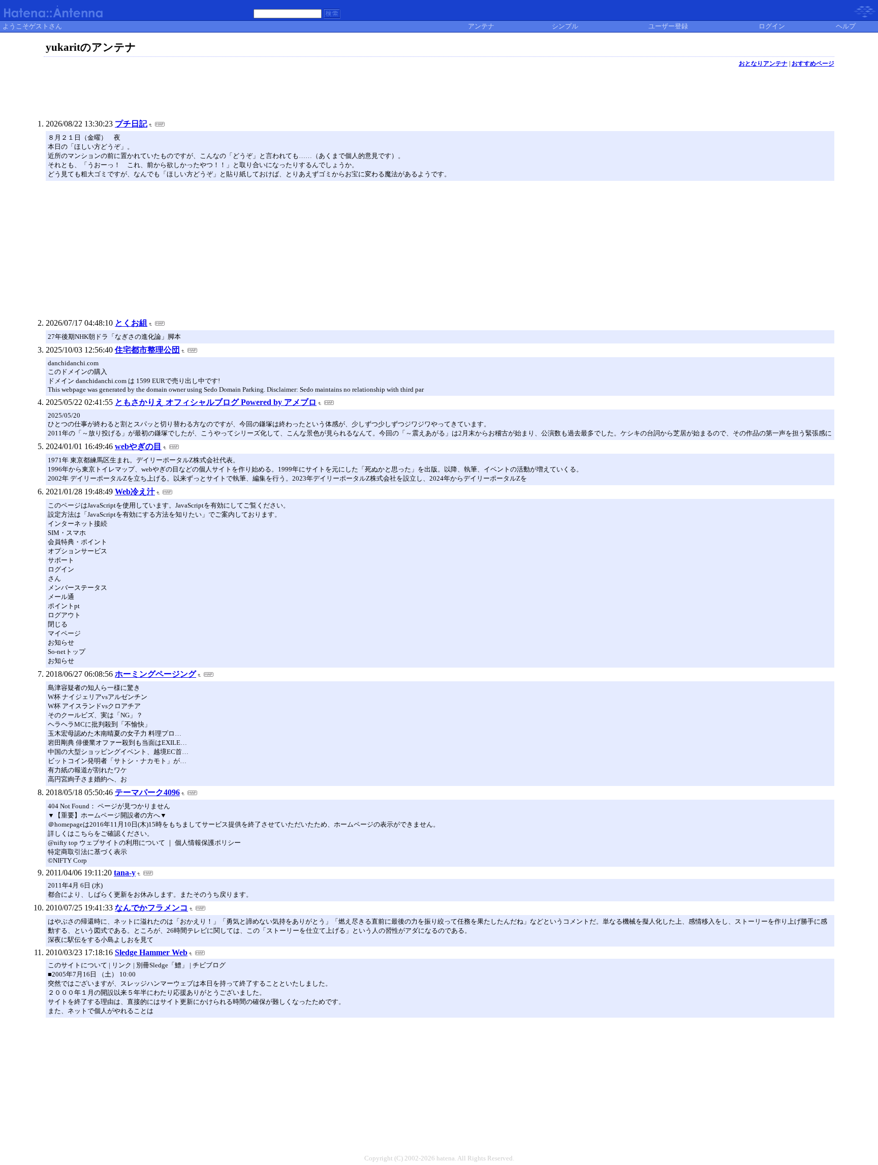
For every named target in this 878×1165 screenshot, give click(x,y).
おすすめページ (813, 63)
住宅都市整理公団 (147, 349)
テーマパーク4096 (147, 792)
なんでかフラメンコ (151, 907)
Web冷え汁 (135, 491)
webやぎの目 (138, 446)
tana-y (125, 872)
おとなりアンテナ (763, 63)
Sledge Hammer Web (151, 952)
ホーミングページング (155, 674)
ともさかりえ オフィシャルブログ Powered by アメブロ (216, 402)
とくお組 (131, 323)
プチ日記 (131, 123)
